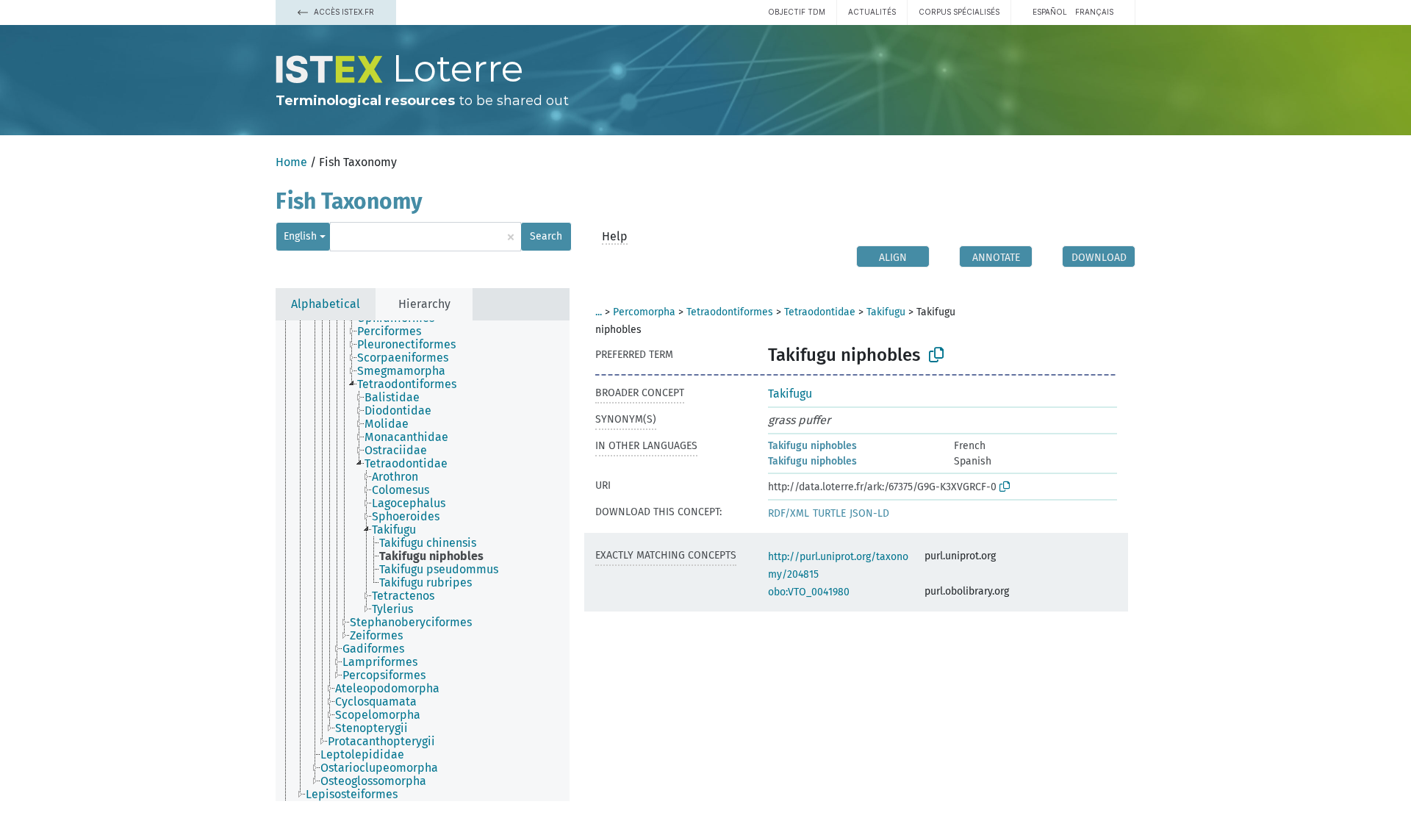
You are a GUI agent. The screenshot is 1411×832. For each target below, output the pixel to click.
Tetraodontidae (819, 312)
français (1094, 11)
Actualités (872, 11)
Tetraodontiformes (729, 312)
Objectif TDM (796, 11)
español (1050, 11)
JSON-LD (869, 513)
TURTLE (829, 513)
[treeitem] (395, 331)
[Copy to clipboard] (936, 355)
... (598, 312)
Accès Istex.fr (343, 11)
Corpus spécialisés (959, 11)
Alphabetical (325, 304)
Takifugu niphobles (812, 446)
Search (546, 236)
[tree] (423, 560)
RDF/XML (788, 513)
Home (291, 162)
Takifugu (885, 312)
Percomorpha (644, 312)
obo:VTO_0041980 (809, 592)
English (300, 236)
